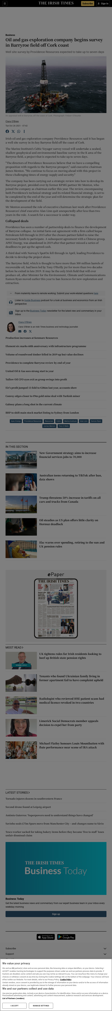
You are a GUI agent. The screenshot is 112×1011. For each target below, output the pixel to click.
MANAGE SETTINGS (41, 1006)
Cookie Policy (65, 979)
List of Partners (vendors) (13, 998)
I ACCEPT (14, 1006)
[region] (56, 985)
